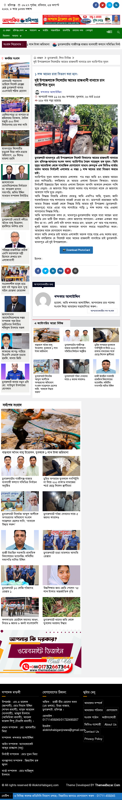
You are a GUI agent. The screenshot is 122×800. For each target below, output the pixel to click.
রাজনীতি (66, 30)
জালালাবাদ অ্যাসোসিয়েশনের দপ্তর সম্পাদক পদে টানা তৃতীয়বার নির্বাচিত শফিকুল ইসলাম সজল (13, 321)
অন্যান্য (15, 35)
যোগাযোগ (111, 710)
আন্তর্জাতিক (55, 30)
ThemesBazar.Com (107, 785)
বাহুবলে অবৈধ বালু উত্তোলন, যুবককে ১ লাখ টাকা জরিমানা (46, 348)
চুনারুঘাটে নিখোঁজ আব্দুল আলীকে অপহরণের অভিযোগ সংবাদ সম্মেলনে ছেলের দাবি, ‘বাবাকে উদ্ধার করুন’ (46, 384)
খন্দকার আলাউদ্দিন (67, 296)
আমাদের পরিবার (93, 710)
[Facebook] (38, 271)
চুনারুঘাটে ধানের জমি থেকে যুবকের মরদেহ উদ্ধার (59, 621)
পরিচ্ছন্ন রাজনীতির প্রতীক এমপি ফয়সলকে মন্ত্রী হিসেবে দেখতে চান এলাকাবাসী (14, 255)
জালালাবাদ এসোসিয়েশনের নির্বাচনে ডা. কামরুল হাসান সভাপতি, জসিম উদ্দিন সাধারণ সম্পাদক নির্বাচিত (15, 189)
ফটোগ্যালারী (109, 717)
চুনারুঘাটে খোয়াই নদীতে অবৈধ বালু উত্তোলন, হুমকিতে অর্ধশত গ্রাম (15, 223)
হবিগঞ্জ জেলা (18, 30)
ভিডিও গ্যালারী (92, 724)
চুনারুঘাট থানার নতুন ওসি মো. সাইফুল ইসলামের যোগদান (15, 385)
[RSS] (116, 5)
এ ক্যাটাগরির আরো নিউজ (48, 323)
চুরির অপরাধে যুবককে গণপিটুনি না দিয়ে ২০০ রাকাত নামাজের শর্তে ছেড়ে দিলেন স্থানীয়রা (105, 349)
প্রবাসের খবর (78, 30)
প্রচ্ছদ (7, 30)
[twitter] (103, 5)
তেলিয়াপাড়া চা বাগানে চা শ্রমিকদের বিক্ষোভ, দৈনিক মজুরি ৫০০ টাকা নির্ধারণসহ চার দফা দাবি (15, 120)
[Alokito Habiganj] (20, 19)
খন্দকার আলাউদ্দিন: (51, 92)
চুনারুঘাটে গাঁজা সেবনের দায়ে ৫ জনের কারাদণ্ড (76, 378)
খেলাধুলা (89, 30)
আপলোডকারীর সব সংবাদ (102, 310)
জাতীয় (45, 30)
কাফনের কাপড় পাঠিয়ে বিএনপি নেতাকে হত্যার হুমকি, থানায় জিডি (14, 355)
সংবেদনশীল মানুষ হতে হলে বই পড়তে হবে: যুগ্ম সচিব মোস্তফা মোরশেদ (14, 287)
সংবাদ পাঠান (91, 717)
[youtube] (109, 5)
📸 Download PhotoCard (76, 250)
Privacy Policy (93, 739)
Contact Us (91, 731)
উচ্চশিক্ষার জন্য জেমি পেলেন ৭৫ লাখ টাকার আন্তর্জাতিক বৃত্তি (61, 589)
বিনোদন (6, 35)
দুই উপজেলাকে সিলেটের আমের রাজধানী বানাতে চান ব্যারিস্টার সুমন (71, 62)
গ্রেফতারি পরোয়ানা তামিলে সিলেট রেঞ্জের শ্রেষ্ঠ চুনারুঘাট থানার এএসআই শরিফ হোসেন (14, 86)
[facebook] (96, 5)
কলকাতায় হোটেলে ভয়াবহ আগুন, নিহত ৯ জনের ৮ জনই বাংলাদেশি (20, 621)
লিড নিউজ (65, 58)
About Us (110, 724)
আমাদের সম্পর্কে (93, 703)
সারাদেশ (33, 30)
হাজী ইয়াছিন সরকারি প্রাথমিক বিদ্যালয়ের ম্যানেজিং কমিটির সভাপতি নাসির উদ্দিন (104, 381)
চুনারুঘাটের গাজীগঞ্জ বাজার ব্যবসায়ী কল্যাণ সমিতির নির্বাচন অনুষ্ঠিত (75, 44)
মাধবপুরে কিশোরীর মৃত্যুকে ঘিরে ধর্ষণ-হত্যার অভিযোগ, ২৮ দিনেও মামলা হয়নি (14, 153)
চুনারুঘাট (52, 58)
